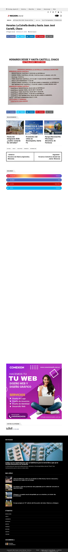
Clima (54, 9)
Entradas (10, 543)
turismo (7, 534)
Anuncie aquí (47, 9)
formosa (7, 526)
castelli (9, 148)
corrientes (8, 519)
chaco (14, 148)
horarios (26, 148)
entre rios (27, 20)
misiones (7, 529)
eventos (7, 524)
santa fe (7, 531)
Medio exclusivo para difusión (48, 550)
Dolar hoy (23, 9)
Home (37, 550)
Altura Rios (31, 9)
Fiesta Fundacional (54, 551)
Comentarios (11, 544)
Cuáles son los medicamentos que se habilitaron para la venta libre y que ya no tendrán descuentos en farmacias (31, 463)
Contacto (60, 550)
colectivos (19, 148)
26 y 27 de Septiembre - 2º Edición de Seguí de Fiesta (44, 20)
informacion (33, 31)
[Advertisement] (34, 3)
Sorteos (39, 9)
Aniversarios (44, 551)
